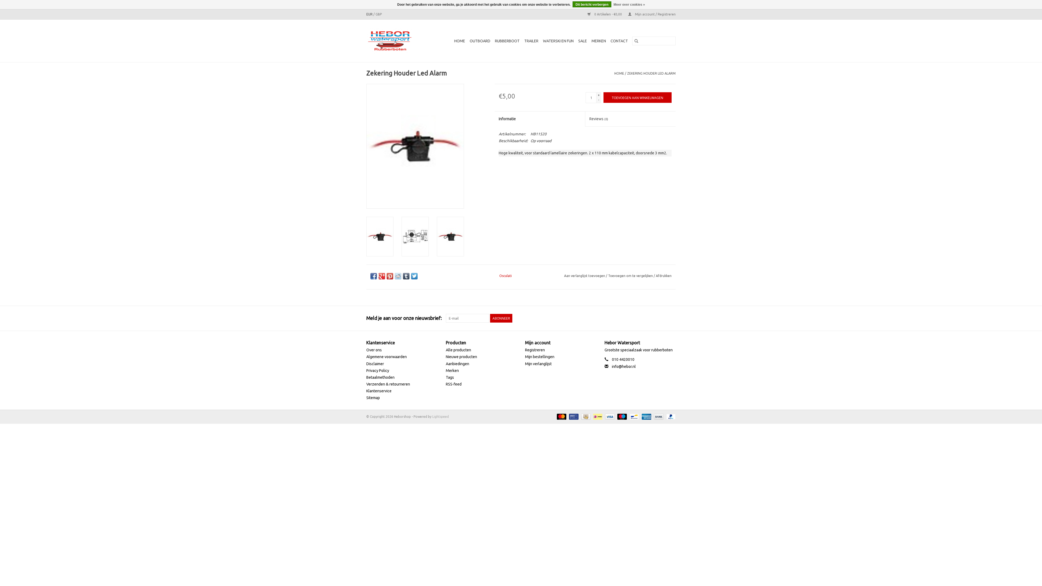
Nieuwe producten (461, 357)
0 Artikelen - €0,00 (608, 14)
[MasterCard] (561, 416)
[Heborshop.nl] (393, 41)
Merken (599, 41)
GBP (379, 14)
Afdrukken (664, 276)
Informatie (507, 119)
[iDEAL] (597, 416)
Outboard (480, 41)
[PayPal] (670, 416)
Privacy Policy (377, 370)
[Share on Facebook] (373, 276)
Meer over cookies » (629, 5)
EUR (369, 14)
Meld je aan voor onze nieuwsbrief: (404, 318)
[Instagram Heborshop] (671, 318)
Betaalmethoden (380, 377)
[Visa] (609, 416)
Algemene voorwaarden (386, 357)
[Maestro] (621, 416)
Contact (619, 41)
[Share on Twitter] (414, 276)
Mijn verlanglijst (538, 364)
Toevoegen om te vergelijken (631, 276)
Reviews (598, 119)
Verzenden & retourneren (388, 384)
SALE (582, 41)
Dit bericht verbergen (592, 5)
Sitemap (373, 398)
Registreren (535, 350)
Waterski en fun (558, 41)
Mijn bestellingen (539, 357)
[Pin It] (390, 276)
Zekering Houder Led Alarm (651, 73)
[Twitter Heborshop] (652, 318)
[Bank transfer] (658, 416)
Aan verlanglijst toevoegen (585, 276)
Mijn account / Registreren (655, 14)
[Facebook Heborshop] (642, 318)
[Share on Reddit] (398, 276)
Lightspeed (440, 416)
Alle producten (458, 350)
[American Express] (646, 416)
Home (459, 41)
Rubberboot (507, 41)
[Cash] (585, 416)
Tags (450, 377)
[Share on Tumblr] (406, 276)
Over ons (374, 350)
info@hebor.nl (624, 366)
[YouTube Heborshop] (661, 318)
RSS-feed (454, 384)
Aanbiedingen (457, 364)
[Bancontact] (634, 416)
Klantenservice (379, 391)
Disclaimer (375, 364)
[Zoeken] (636, 41)
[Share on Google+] (382, 276)
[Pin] (573, 416)
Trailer (531, 41)
